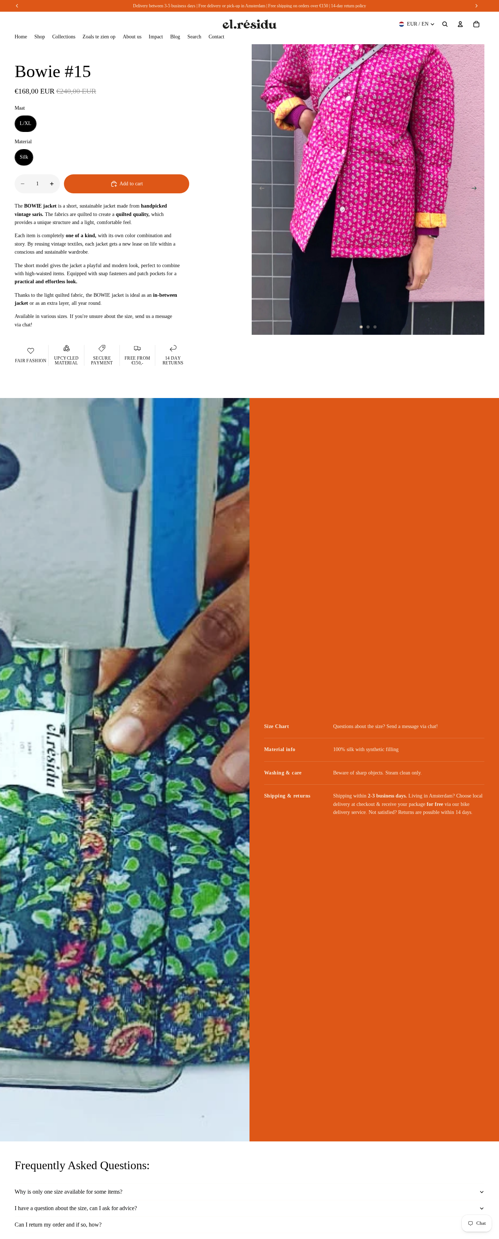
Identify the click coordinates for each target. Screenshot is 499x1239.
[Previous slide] (260, 190)
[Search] (445, 24)
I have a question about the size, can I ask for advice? (76, 1208)
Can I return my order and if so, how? (58, 1224)
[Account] (460, 24)
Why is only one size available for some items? (68, 1192)
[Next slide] (476, 190)
